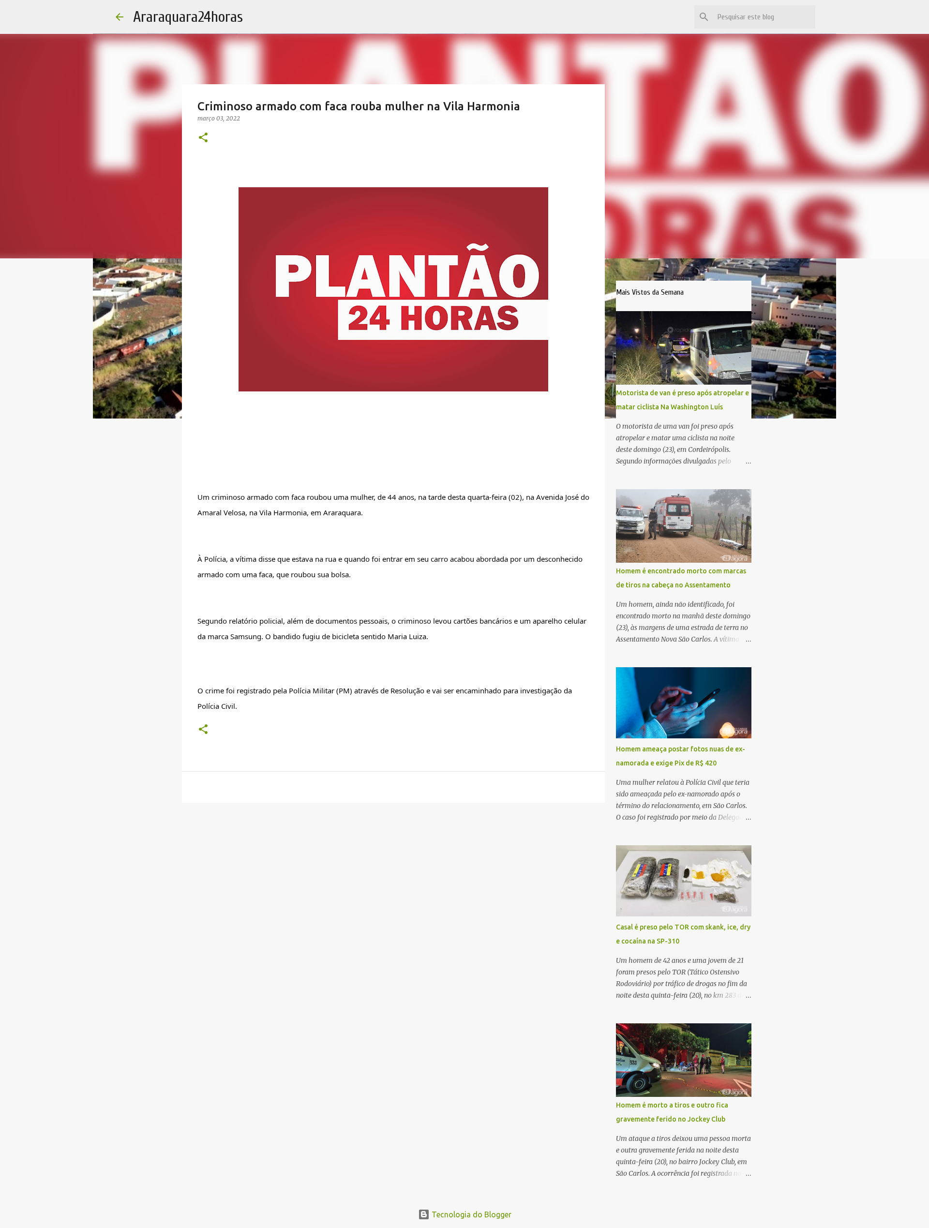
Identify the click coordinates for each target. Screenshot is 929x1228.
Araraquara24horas (188, 17)
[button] (203, 138)
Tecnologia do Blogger (470, 1214)
